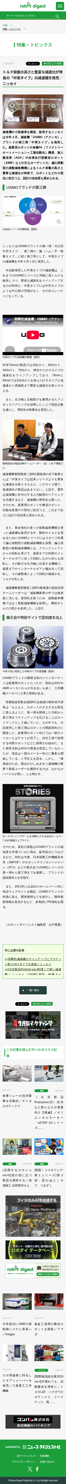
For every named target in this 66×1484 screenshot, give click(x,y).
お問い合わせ (47, 1461)
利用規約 (44, 1456)
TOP (5, 25)
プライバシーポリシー (24, 1461)
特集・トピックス (12, 29)
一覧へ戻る (33, 990)
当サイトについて (26, 1456)
